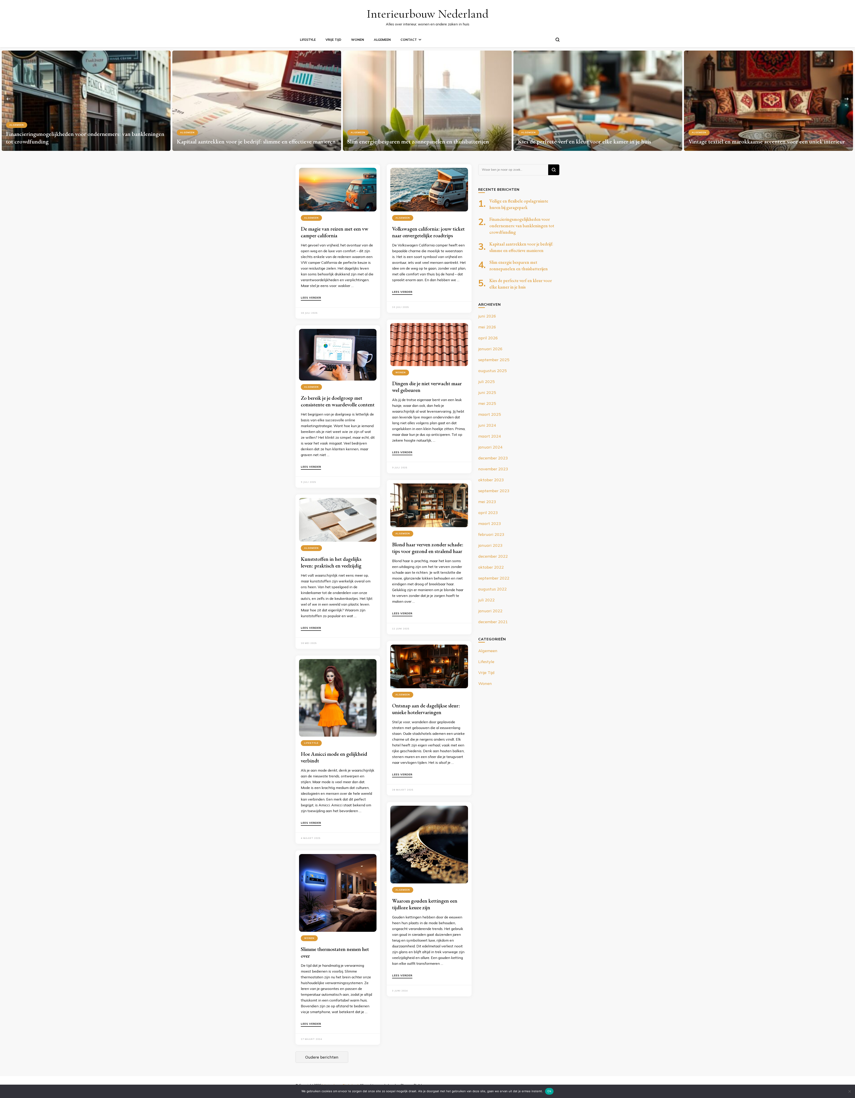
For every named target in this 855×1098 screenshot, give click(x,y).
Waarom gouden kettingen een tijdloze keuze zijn (424, 904)
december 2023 (493, 458)
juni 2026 (487, 316)
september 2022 (493, 578)
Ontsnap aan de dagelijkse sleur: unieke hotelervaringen (426, 709)
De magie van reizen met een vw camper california (334, 232)
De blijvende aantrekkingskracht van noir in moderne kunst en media (763, 137)
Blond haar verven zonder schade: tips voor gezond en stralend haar (427, 548)
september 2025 (493, 359)
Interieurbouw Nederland (428, 13)
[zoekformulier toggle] (558, 40)
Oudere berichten (321, 1057)
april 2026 (488, 337)
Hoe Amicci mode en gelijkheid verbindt (334, 757)
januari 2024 (490, 447)
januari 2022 (490, 610)
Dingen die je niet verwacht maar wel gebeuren (427, 386)
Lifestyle (308, 40)
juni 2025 (487, 392)
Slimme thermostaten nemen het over (335, 952)
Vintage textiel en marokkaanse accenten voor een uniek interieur (596, 141)
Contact (409, 40)
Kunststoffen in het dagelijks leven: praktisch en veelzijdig (331, 562)
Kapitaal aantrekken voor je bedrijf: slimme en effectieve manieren (85, 141)
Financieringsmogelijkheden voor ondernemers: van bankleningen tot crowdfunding (521, 225)
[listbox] (427, 99)
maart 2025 (489, 414)
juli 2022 (486, 599)
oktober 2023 (491, 479)
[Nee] (849, 1091)
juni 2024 (487, 425)
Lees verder (311, 297)
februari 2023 (491, 534)
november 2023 (493, 468)
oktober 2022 (491, 567)
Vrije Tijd (333, 40)
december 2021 (493, 621)
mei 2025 (487, 403)
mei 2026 (487, 327)
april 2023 (488, 512)
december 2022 (493, 556)
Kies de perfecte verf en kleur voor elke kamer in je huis (413, 141)
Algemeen (382, 40)
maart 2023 (489, 523)
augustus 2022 (492, 589)
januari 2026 (490, 348)
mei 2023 (487, 501)
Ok (549, 1091)
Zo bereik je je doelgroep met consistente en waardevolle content (338, 401)
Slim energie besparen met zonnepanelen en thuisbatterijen (247, 141)
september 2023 (493, 490)
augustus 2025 (492, 370)
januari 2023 (490, 545)
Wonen (357, 40)
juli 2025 (486, 381)
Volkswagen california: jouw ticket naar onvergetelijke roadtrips (428, 232)
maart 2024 (489, 436)
